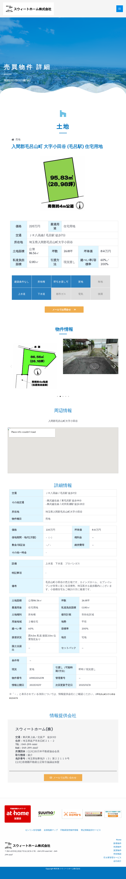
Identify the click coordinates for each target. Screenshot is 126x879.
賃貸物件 (117, 850)
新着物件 (117, 843)
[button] (11, 366)
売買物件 (117, 846)
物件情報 (64, 329)
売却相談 (117, 853)
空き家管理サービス (112, 857)
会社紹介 (117, 861)
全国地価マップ (51, 830)
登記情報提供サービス (91, 830)
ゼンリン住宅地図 (33, 830)
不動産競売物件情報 (69, 830)
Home (118, 839)
